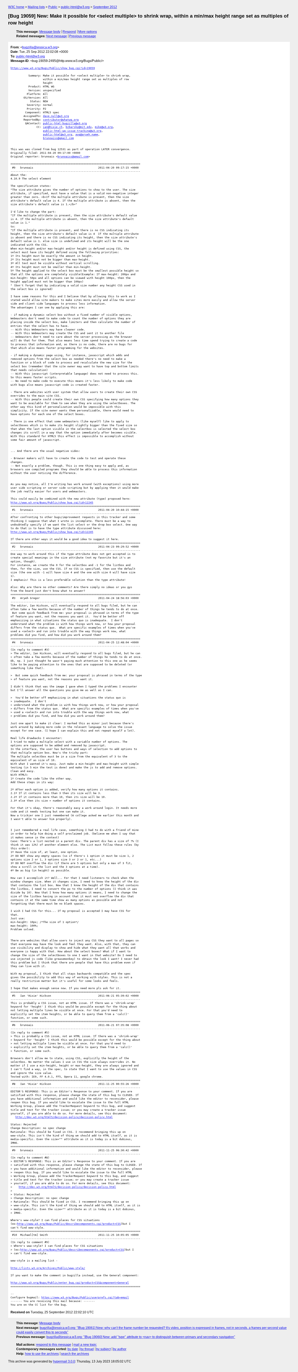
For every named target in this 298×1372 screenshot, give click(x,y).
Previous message (82, 36)
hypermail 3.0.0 (64, 1361)
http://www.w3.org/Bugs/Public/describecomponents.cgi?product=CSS (69, 1223)
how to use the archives (42, 1353)
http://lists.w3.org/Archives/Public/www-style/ (48, 1268)
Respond (69, 31)
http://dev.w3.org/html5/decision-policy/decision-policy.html (64, 1117)
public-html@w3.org (75, 7)
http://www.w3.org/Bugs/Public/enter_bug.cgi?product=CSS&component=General (70, 1282)
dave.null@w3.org (56, 116)
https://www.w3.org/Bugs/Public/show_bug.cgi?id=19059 (53, 68)
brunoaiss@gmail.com (58, 138)
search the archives (75, 1353)
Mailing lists (36, 7)
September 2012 (105, 7)
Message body (49, 31)
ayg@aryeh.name (86, 134)
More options (87, 31)
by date (73, 1349)
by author (119, 1349)
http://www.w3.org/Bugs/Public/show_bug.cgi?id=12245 (52, 502)
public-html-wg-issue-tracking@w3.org (72, 130)
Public (52, 7)
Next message (56, 36)
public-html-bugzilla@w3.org (65, 123)
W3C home (16, 7)
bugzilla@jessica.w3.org (39, 47)
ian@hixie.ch (52, 126)
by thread (87, 1349)
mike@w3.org (104, 126)
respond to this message (53, 1344)
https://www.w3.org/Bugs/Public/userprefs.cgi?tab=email (85, 1297)
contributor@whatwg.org (61, 119)
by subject (103, 1349)
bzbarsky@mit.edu (79, 126)
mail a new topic (85, 1344)
